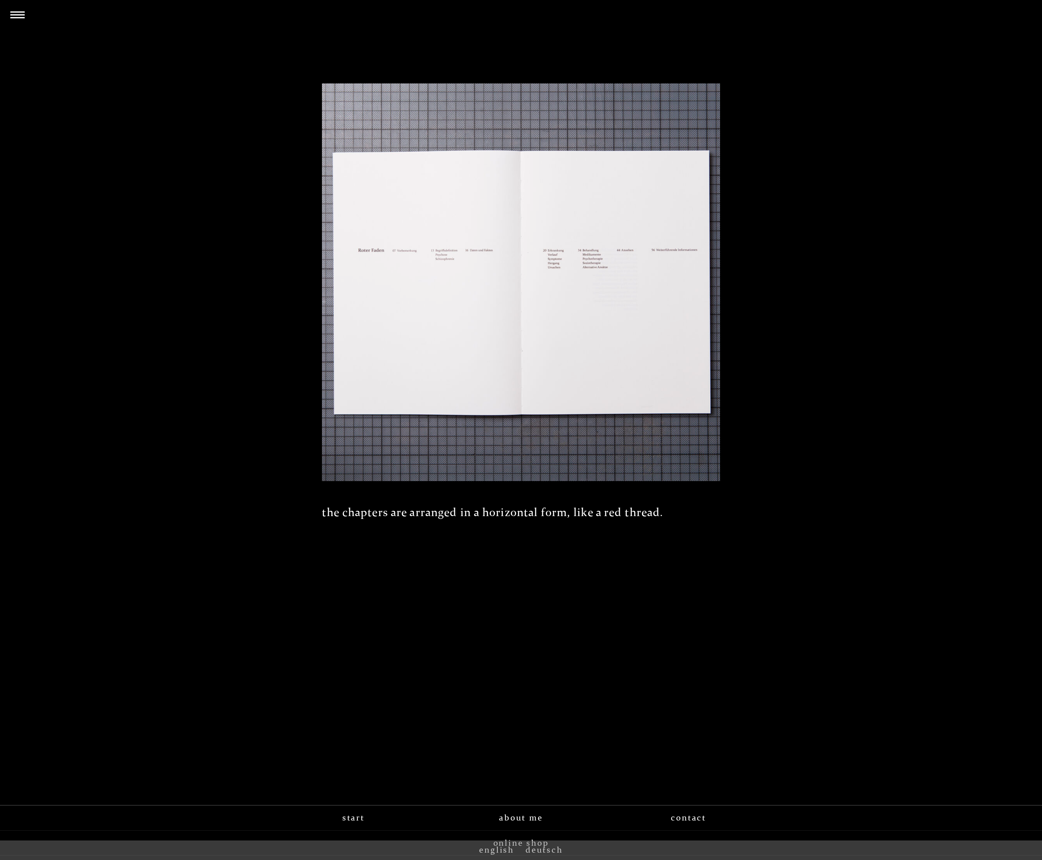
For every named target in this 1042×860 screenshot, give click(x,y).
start (353, 818)
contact (688, 818)
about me (521, 818)
